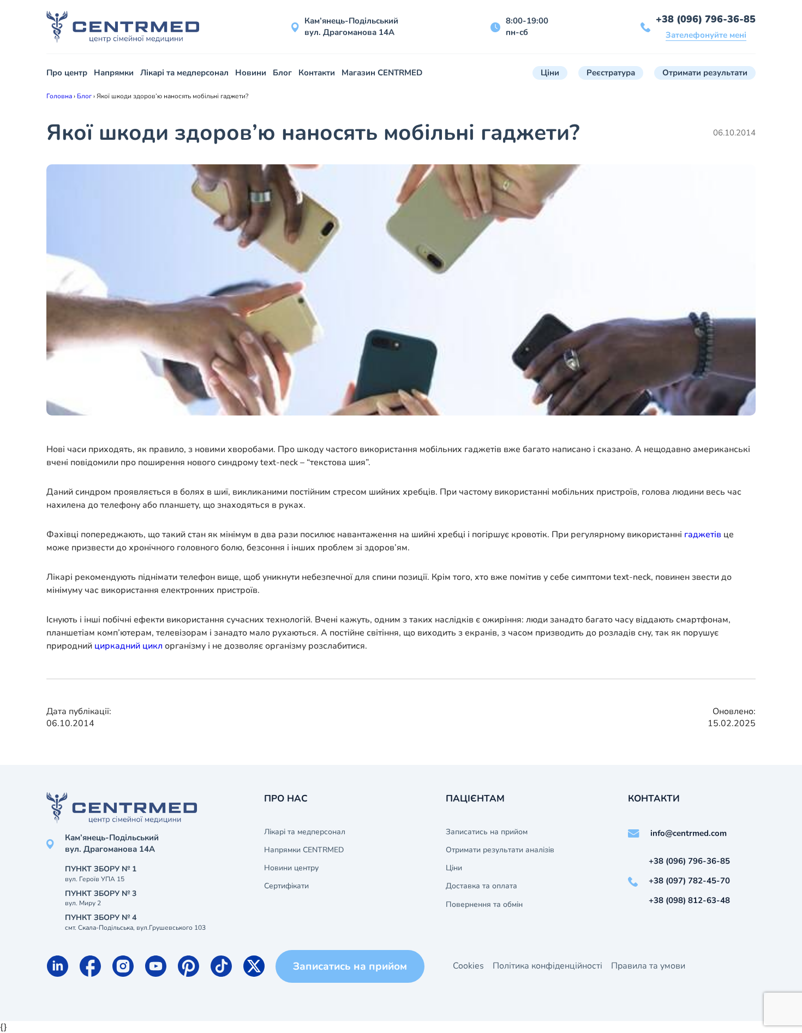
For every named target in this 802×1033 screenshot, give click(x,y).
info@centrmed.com (688, 833)
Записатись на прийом (487, 832)
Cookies (468, 966)
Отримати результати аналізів (500, 850)
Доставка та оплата (481, 886)
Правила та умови (648, 966)
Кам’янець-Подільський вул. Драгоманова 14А (351, 26)
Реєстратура (610, 72)
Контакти (316, 72)
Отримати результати (704, 72)
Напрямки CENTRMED (304, 850)
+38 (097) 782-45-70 (689, 880)
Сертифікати (286, 886)
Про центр (66, 72)
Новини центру (291, 868)
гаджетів (701, 535)
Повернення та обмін (484, 905)
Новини (250, 72)
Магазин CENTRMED (382, 72)
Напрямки (114, 72)
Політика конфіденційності (547, 966)
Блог (282, 72)
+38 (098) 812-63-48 (689, 900)
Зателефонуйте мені (706, 34)
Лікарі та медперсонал (184, 72)
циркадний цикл (128, 646)
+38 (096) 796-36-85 (706, 19)
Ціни (550, 72)
